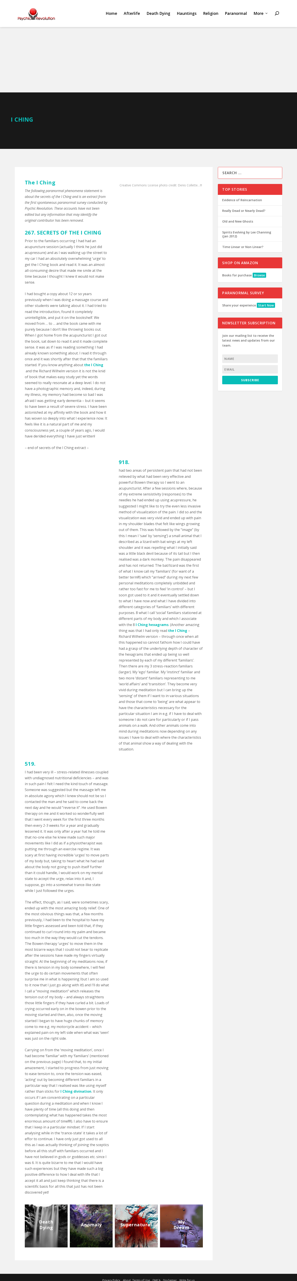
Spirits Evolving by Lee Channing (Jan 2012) (246, 234)
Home (111, 13)
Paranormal (236, 13)
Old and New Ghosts (237, 221)
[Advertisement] (148, 59)
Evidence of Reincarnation (242, 200)
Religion (210, 13)
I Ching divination (75, 1091)
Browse (259, 275)
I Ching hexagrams (152, 624)
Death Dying (158, 13)
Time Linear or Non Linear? (242, 247)
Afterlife (132, 13)
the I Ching (93, 364)
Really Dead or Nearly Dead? (243, 211)
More (259, 13)
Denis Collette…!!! (190, 185)
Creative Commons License (139, 185)
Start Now (266, 305)
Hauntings (187, 13)
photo (163, 185)
